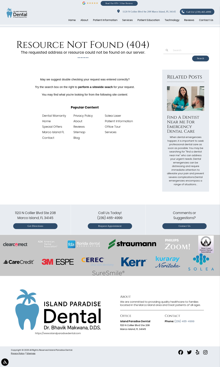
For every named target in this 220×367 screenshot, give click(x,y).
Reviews (79, 127)
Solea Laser (113, 116)
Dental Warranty (54, 116)
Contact (48, 138)
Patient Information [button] (105, 20)
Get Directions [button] (35, 226)
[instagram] (205, 353)
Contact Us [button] (206, 20)
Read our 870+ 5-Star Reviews (119, 3)
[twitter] (189, 353)
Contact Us (185, 226)
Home (46, 121)
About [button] (84, 20)
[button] (5, 362)
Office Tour (113, 127)
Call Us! (198, 12)
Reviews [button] (189, 20)
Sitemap (79, 132)
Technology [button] (172, 20)
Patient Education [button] (149, 20)
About (77, 121)
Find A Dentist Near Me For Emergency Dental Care (183, 124)
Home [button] (72, 20)
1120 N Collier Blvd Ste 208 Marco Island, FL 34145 (148, 11)
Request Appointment (110, 226)
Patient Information (119, 121)
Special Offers (52, 127)
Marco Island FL (53, 132)
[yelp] (197, 353)
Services (110, 132)
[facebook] (181, 353)
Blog (76, 138)
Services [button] (127, 20)
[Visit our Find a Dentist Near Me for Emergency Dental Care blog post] (185, 111)
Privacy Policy (83, 116)
